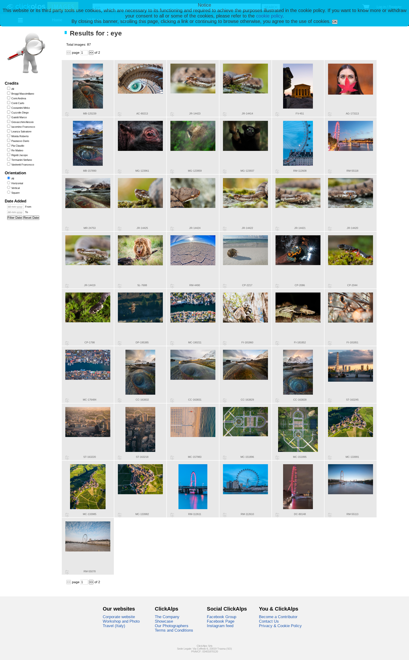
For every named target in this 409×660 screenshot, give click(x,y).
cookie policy (269, 15)
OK (335, 22)
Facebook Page (220, 621)
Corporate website (119, 617)
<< (69, 52)
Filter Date (15, 217)
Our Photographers (171, 626)
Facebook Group (221, 617)
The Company (167, 617)
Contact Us (269, 621)
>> (91, 52)
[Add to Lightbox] (67, 114)
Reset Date (31, 217)
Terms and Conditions (174, 630)
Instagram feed (220, 626)
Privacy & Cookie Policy (280, 626)
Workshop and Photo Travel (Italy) (121, 623)
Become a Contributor (278, 617)
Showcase (164, 621)
